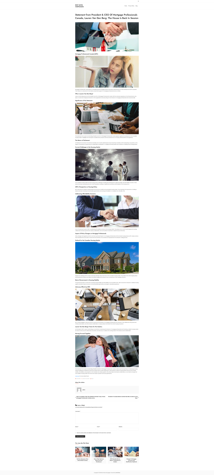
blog (136, 5)
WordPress (118, 472)
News (92, 378)
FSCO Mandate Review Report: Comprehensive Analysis (115, 460)
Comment (77, 411)
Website (120, 426)
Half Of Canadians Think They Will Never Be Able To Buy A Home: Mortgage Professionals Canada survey (90, 397)
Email (98, 426)
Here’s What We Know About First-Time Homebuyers (99, 460)
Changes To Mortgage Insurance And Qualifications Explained (131, 460)
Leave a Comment (86, 378)
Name (77, 426)
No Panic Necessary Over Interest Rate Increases (82, 459)
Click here (77, 376)
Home (126, 5)
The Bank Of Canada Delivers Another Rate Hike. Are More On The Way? (123, 397)
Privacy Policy (131, 5)
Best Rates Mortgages (79, 6)
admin (83, 389)
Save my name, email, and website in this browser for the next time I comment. (94, 432)
